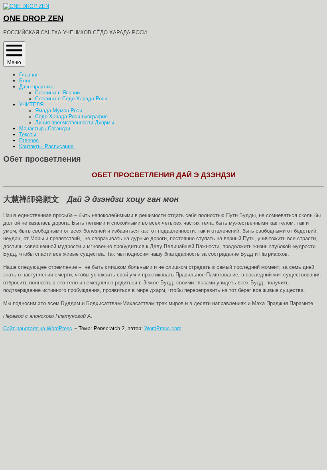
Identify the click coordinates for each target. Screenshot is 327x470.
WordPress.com (162, 328)
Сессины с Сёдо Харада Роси (71, 99)
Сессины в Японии (57, 93)
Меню (14, 62)
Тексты (27, 134)
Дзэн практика (36, 87)
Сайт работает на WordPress (37, 328)
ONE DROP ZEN (33, 18)
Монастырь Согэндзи (44, 128)
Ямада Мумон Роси (58, 111)
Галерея (29, 140)
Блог (25, 81)
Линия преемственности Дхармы (74, 122)
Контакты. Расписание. (47, 146)
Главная (29, 75)
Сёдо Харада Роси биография (71, 116)
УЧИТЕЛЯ (31, 105)
